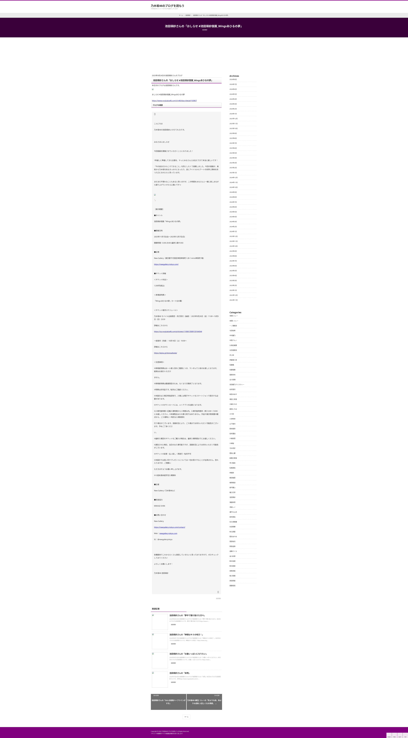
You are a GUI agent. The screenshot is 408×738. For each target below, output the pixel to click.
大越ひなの (233, 404)
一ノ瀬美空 (233, 326)
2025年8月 (233, 138)
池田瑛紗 (204, 30)
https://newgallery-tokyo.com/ (166, 264)
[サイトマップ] (253, 2)
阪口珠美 (232, 576)
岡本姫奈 (232, 429)
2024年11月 (234, 182)
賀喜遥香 (232, 546)
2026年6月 (233, 89)
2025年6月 (233, 148)
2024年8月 (233, 197)
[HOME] (256, 2)
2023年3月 (233, 280)
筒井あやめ (233, 537)
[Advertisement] (204, 53)
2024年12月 (234, 177)
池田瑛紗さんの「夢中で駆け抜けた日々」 (187, 615)
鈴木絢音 (232, 566)
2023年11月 (234, 241)
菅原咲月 (232, 541)
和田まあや (233, 394)
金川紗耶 (232, 556)
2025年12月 (234, 119)
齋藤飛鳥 (232, 586)
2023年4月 (233, 275)
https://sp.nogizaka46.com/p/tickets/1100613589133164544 (178, 331)
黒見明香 (232, 581)
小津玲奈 (232, 419)
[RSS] (250, 2)
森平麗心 (232, 487)
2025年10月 (234, 128)
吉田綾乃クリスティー (237, 384)
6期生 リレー (234, 321)
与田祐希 (232, 330)
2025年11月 (234, 124)
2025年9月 (233, 133)
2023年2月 (233, 285)
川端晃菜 (232, 438)
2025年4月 (233, 158)
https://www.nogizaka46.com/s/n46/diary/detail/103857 (174, 100)
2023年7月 (233, 261)
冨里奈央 (232, 375)
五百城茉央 (233, 350)
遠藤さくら (233, 551)
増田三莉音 (233, 399)
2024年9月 (233, 192)
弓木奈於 (232, 448)
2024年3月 (233, 222)
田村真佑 (232, 517)
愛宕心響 (232, 453)
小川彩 (232, 414)
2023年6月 (233, 266)
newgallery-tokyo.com (168, 533)
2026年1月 (233, 114)
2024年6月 (233, 207)
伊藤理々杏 (233, 360)
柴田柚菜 (232, 478)
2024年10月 (234, 187)
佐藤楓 (232, 365)
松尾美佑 (232, 468)
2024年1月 (233, 231)
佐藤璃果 (232, 370)
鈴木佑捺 (232, 561)
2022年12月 (234, 295)
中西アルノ (233, 340)
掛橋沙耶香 (233, 458)
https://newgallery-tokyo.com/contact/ (169, 527)
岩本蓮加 (232, 433)
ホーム (186, 717)
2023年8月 (233, 256)
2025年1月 (233, 173)
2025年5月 (233, 153)
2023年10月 (234, 246)
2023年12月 (234, 236)
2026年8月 (233, 79)
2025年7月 (233, 143)
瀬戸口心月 (233, 512)
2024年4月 (233, 217)
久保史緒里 (233, 345)
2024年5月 (233, 212)
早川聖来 (232, 463)
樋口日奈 (232, 492)
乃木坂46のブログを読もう (167, 6)
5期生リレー (234, 316)
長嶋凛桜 (232, 571)
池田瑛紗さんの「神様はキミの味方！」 (186, 634)
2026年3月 (233, 104)
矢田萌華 (232, 527)
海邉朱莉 (232, 502)
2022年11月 (234, 300)
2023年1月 (233, 290)
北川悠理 (232, 380)
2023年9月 (233, 251)
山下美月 (232, 424)
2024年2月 (233, 227)
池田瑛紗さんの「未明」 (180, 673)
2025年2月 (233, 168)
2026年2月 (233, 109)
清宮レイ (232, 507)
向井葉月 (232, 389)
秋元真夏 (232, 532)
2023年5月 (233, 271)
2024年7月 (233, 202)
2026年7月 (233, 84)
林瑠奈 (232, 473)
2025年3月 (233, 163)
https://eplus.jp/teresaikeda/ (165, 353)
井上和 (232, 355)
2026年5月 (233, 94)
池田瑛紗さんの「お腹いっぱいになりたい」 (188, 654)
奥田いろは (233, 409)
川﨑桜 (232, 443)
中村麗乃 (232, 335)
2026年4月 (233, 99)
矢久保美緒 (233, 522)
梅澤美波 (232, 483)
